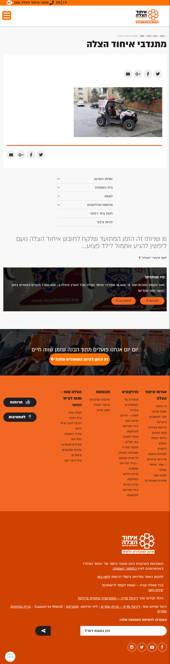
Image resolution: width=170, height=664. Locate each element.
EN (58, 2)
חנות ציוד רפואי (101, 213)
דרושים (162, 449)
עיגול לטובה (130, 437)
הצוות (108, 196)
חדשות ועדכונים (100, 399)
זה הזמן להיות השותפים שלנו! (81, 359)
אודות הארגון (103, 179)
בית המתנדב (104, 187)
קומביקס (72, 606)
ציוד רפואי (75, 418)
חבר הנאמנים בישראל (158, 419)
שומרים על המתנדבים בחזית (131, 405)
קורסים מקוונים (72, 444)
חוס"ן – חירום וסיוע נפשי (129, 418)
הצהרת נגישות (157, 454)
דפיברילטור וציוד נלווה (71, 425)
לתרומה (153, 301)
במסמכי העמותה (125, 568)
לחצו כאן (103, 577)
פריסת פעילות (157, 427)
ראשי (162, 36)
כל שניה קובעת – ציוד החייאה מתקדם (128, 463)
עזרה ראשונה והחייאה (73, 436)
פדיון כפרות (130, 484)
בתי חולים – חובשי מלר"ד (130, 444)
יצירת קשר (155, 590)
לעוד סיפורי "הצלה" (154, 258)
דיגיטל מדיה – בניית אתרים (120, 606)
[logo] (147, 16)
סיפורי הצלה (102, 405)
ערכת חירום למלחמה (130, 476)
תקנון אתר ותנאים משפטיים (156, 477)
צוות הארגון (159, 433)
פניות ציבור (105, 222)
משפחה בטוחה (128, 453)
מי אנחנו (161, 406)
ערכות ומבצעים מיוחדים (72, 452)
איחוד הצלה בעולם (159, 440)
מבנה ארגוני (159, 411)
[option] (85, 242)
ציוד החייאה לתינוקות (130, 428)
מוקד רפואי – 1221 (148, 36)
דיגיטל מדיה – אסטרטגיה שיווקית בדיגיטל (108, 598)
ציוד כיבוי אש (73, 460)
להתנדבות (124, 301)
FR (65, 2)
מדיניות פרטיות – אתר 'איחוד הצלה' (157, 464)
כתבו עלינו (103, 410)
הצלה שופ (75, 412)
